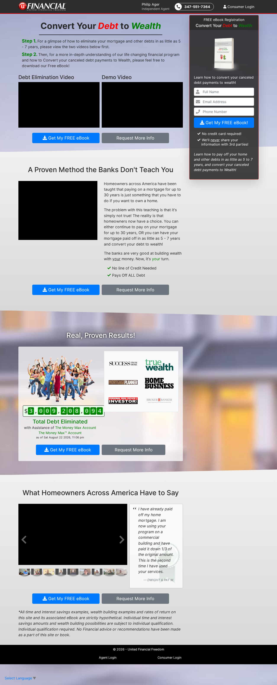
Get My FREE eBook (68, 138)
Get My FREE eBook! (226, 122)
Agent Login (107, 657)
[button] (23, 539)
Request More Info (135, 138)
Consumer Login (240, 7)
